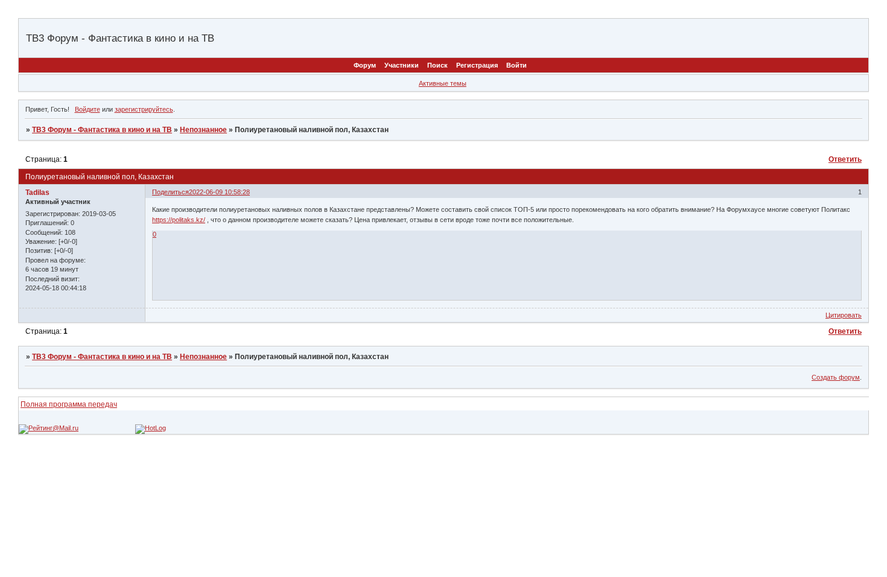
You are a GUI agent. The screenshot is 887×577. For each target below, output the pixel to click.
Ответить (845, 159)
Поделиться (170, 192)
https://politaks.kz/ (178, 219)
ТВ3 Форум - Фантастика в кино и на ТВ (102, 130)
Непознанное (203, 130)
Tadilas (37, 192)
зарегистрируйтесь (144, 109)
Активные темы (442, 83)
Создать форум (836, 377)
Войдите (87, 109)
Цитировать (843, 315)
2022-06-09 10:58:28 (219, 192)
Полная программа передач (69, 404)
